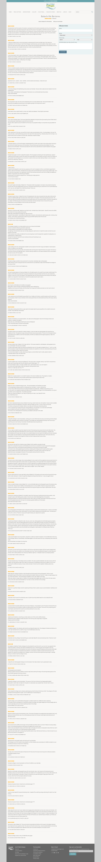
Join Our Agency (18, 850)
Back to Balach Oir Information (45, 21)
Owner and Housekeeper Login (21, 853)
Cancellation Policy (37, 853)
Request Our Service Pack (20, 855)
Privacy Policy (36, 858)
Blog (70, 11)
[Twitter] (58, 853)
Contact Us (35, 849)
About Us (59, 11)
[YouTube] (54, 853)
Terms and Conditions (37, 852)
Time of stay (61, 37)
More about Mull (36, 855)
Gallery (34, 11)
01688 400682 (53, 1)
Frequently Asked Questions (39, 850)
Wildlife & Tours (50, 11)
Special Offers (36, 856)
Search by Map (26, 11)
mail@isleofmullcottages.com (57, 849)
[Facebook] (52, 853)
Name (60, 28)
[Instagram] (56, 853)
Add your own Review (57, 21)
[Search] (92, 12)
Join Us (65, 11)
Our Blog (17, 852)
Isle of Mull (41, 11)
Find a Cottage (17, 11)
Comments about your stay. (68, 42)
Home (10, 11)
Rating (60, 33)
